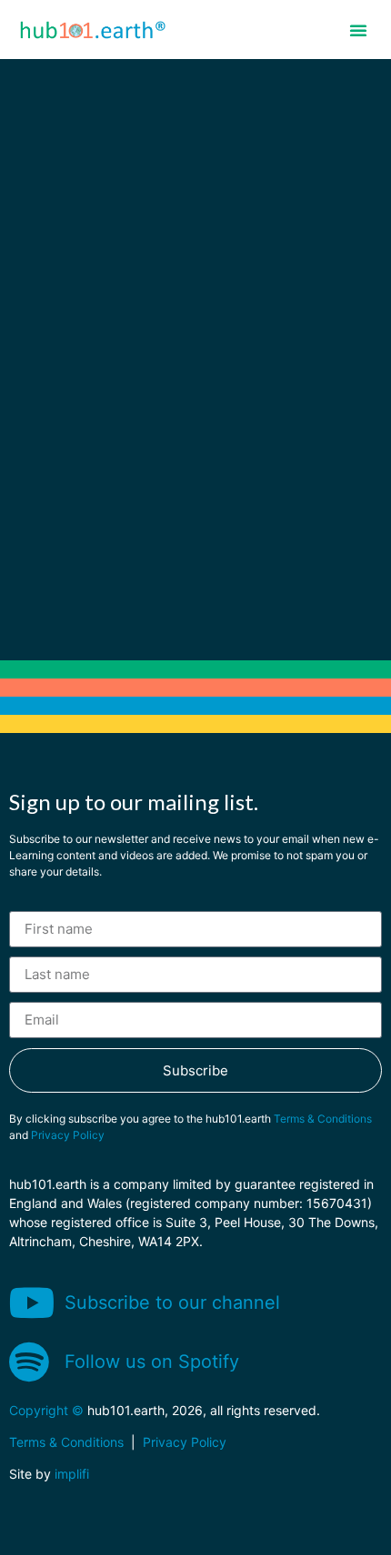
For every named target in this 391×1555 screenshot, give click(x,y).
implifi (72, 1473)
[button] (358, 30)
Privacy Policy (68, 1135)
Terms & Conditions (323, 1118)
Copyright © (46, 1410)
